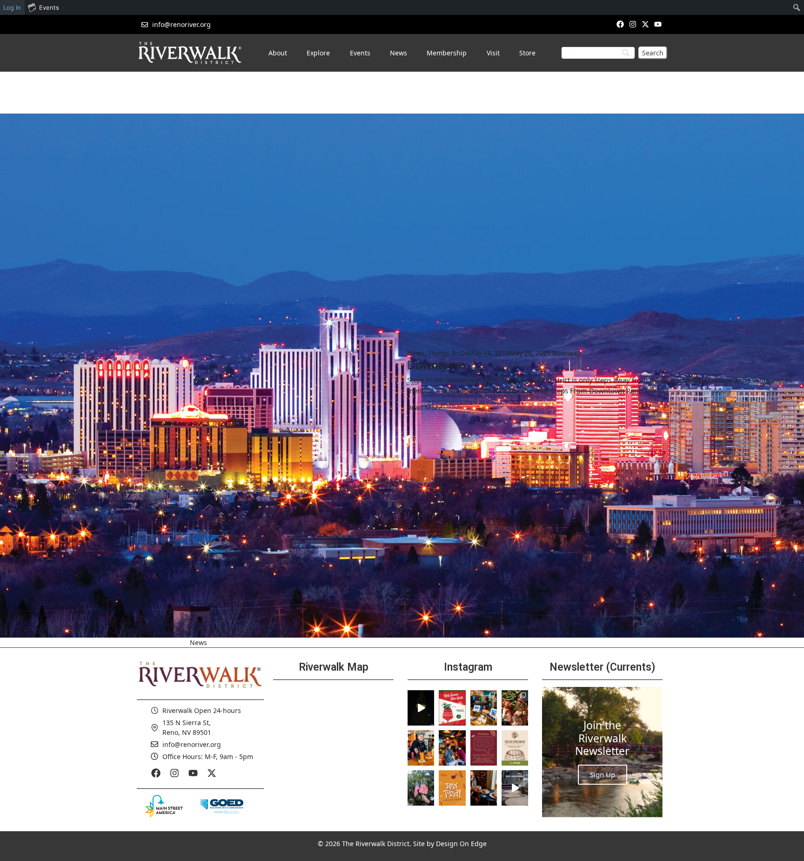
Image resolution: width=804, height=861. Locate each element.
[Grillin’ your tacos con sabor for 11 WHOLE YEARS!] (421, 748)
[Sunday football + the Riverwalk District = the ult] (452, 748)
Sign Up (602, 774)
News (415, 353)
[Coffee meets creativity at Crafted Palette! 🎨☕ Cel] (483, 788)
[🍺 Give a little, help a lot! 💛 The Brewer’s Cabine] (515, 748)
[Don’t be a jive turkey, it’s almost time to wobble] (483, 748)
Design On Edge (461, 843)
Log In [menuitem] (12, 7)
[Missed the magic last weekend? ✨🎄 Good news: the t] (421, 708)
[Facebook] (620, 24)
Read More (424, 407)
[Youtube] (658, 24)
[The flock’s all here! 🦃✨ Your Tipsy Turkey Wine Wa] (452, 788)
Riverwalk (567, 353)
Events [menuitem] (49, 7)
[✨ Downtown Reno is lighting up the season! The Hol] (515, 708)
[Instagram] (632, 24)
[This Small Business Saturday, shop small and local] (483, 708)
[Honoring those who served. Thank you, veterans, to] (421, 788)
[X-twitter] (645, 24)
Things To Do (448, 353)
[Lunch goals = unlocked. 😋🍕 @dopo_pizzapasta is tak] (515, 788)
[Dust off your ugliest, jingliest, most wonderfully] (452, 708)
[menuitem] (797, 7)
